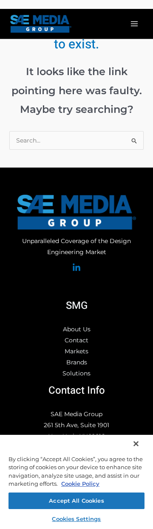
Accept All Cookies (76, 500)
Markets (76, 351)
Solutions (76, 373)
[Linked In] (76, 267)
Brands (76, 362)
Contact (76, 340)
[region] (76, 481)
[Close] (136, 443)
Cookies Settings (76, 518)
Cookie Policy (80, 483)
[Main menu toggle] (134, 24)
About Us (77, 329)
